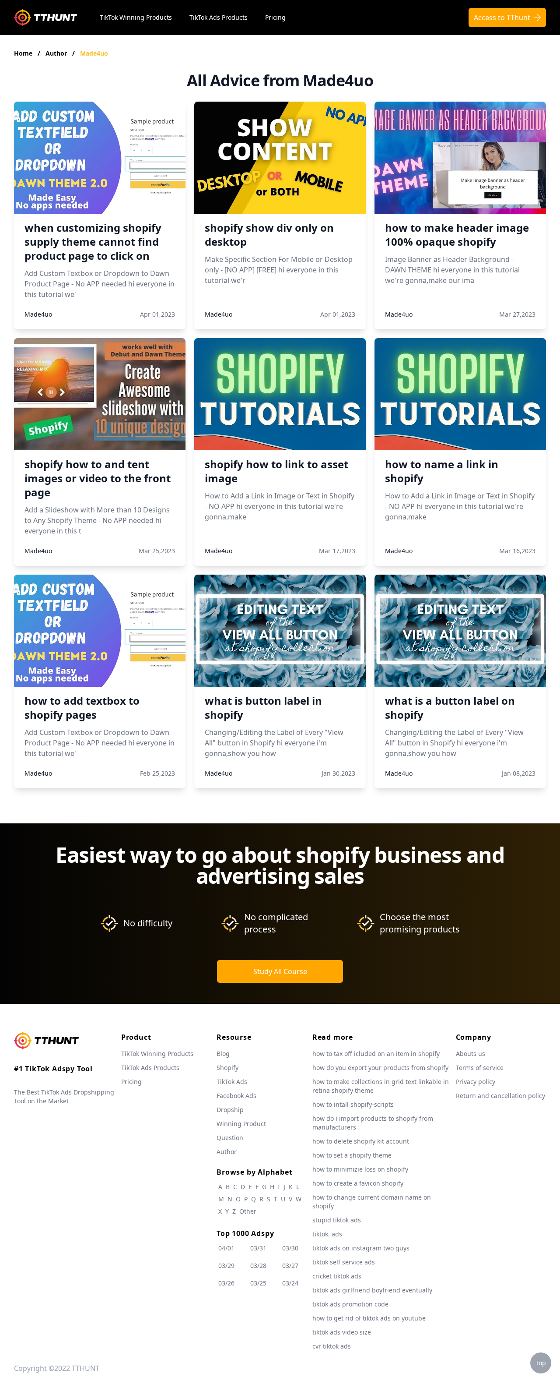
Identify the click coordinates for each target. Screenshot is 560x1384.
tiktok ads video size (341, 1332)
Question (230, 1137)
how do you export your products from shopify (380, 1067)
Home (23, 53)
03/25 (258, 1283)
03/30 (290, 1248)
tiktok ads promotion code (350, 1304)
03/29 (226, 1265)
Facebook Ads (236, 1095)
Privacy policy (475, 1081)
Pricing (275, 17)
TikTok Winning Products (136, 17)
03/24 (290, 1283)
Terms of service (480, 1067)
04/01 (226, 1248)
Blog (223, 1053)
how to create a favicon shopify (357, 1183)
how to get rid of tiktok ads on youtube (369, 1318)
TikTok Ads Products (218, 17)
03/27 (290, 1265)
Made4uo (94, 53)
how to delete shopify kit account (360, 1141)
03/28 (258, 1265)
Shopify (227, 1067)
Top (541, 1363)
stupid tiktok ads (336, 1220)
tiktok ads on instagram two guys (361, 1248)
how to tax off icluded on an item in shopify (376, 1053)
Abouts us (470, 1053)
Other (247, 1211)
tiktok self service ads (343, 1262)
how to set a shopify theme (352, 1155)
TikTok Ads (232, 1081)
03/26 (226, 1283)
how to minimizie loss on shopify (360, 1169)
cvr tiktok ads (331, 1346)
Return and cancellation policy (500, 1095)
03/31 (258, 1248)
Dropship (230, 1109)
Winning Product (241, 1123)
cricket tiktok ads (336, 1276)
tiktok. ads (327, 1234)
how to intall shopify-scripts (353, 1104)
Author (57, 53)
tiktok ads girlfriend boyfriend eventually (372, 1290)
